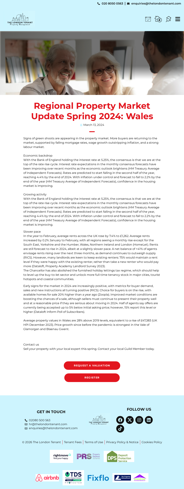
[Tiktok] (120, 428)
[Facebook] (120, 420)
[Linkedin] (148, 420)
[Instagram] (139, 420)
